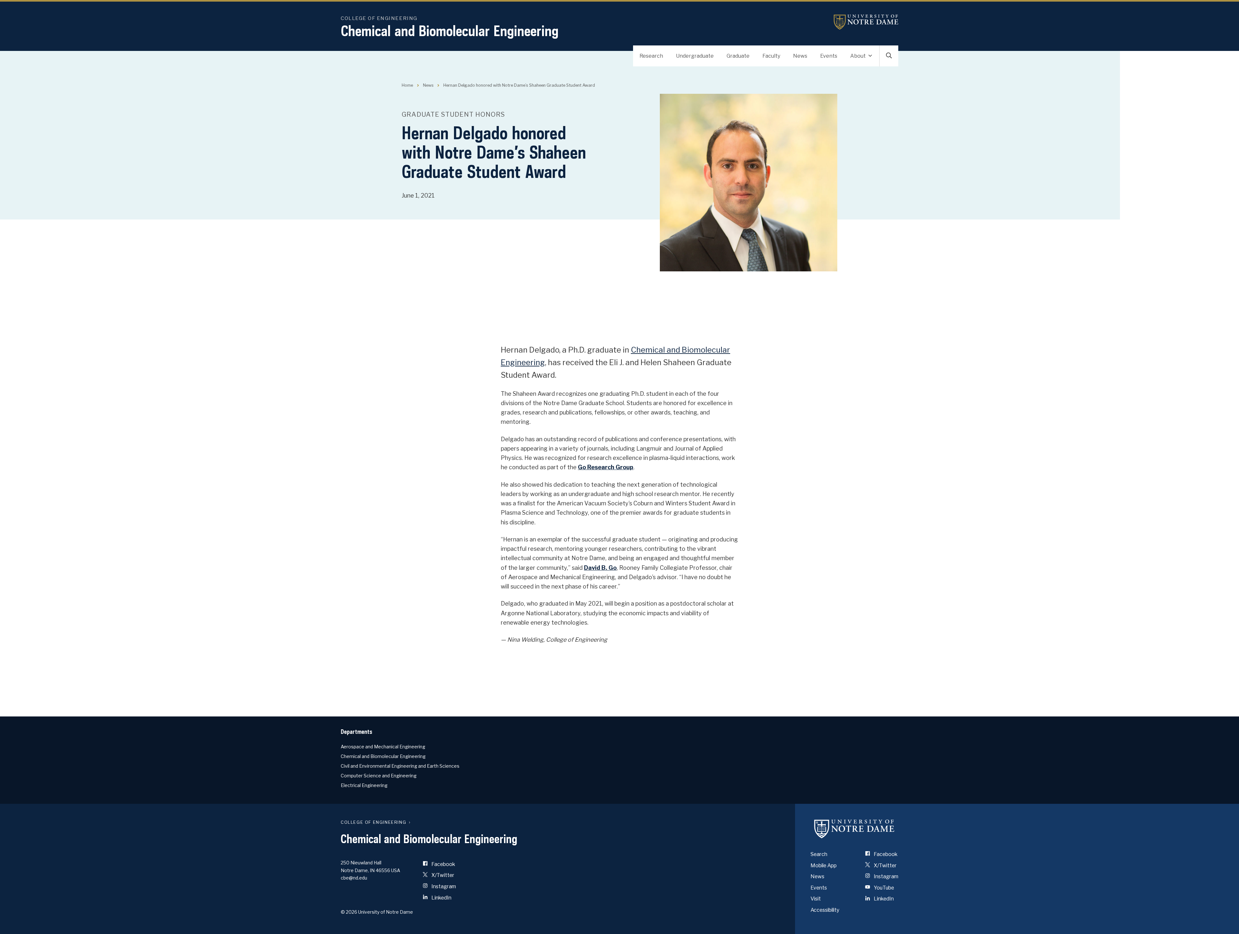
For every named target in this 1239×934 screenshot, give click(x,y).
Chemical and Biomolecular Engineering (450, 31)
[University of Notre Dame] (854, 829)
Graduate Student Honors (453, 114)
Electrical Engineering (364, 785)
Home (407, 85)
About (858, 56)
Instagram (443, 886)
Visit (816, 899)
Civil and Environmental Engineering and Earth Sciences (400, 766)
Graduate (738, 56)
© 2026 (349, 912)
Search (819, 854)
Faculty (771, 56)
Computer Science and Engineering (379, 775)
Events (828, 56)
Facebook (442, 864)
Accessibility (825, 910)
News (800, 56)
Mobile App (824, 865)
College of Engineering (379, 18)
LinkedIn (440, 898)
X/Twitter (442, 875)
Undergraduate (695, 56)
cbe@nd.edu (354, 877)
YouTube (883, 888)
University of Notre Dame (866, 22)
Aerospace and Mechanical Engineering (383, 746)
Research (651, 56)
